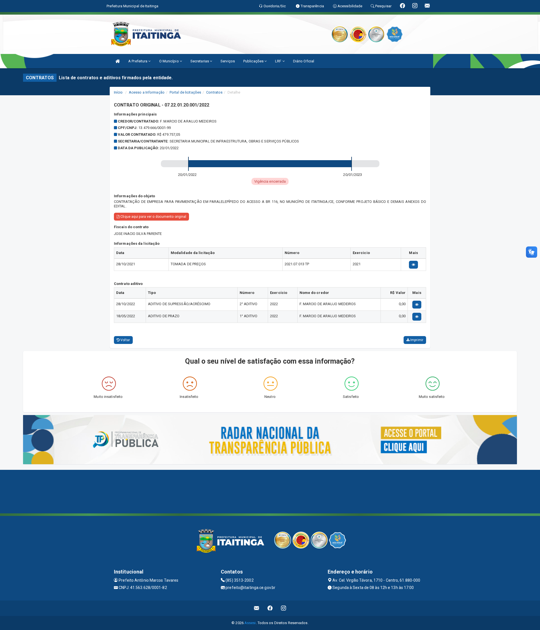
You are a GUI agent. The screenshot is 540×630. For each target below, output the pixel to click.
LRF (278, 61)
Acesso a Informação (147, 92)
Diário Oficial (303, 61)
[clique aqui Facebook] (270, 608)
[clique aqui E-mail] (257, 608)
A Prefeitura (138, 61)
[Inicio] (117, 61)
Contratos (214, 92)
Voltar (125, 340)
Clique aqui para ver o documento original (153, 217)
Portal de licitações (185, 92)
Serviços (227, 61)
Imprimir (416, 340)
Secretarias (200, 61)
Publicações (253, 61)
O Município (169, 61)
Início (118, 92)
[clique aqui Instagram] (284, 608)
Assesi (250, 623)
